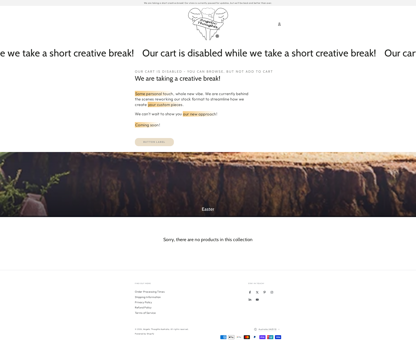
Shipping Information (148, 297)
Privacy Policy (143, 302)
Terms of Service (145, 312)
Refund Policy (143, 307)
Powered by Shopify (144, 333)
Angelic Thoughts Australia (156, 329)
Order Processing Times (150, 291)
